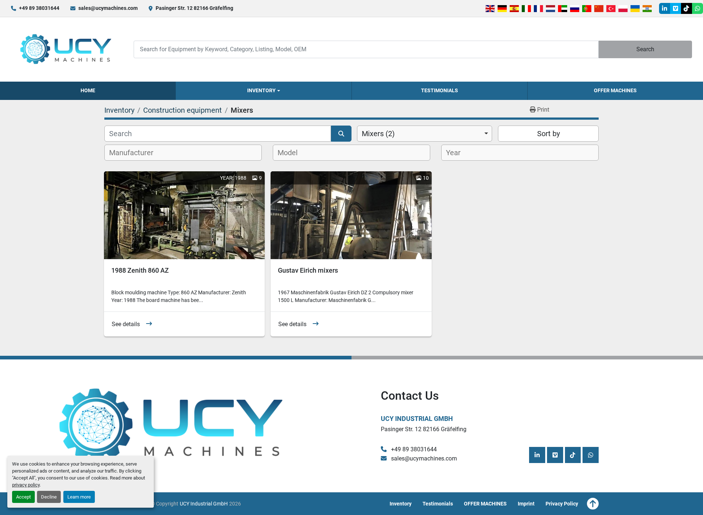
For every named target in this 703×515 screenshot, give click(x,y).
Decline (49, 497)
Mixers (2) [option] (378, 133)
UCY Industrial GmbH (417, 418)
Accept (23, 497)
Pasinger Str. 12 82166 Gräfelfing (194, 8)
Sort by (548, 133)
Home (88, 90)
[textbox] (135, 152)
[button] (263, 91)
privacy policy (26, 485)
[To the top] (593, 504)
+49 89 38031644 (39, 8)
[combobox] (424, 134)
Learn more (79, 497)
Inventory (261, 90)
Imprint (526, 504)
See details (126, 324)
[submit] (341, 134)
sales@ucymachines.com (108, 8)
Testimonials (439, 90)
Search (645, 49)
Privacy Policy (562, 504)
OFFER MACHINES (615, 90)
